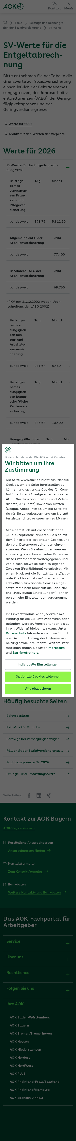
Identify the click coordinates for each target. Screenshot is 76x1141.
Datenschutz (16, 633)
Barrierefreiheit (25, 652)
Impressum (56, 648)
